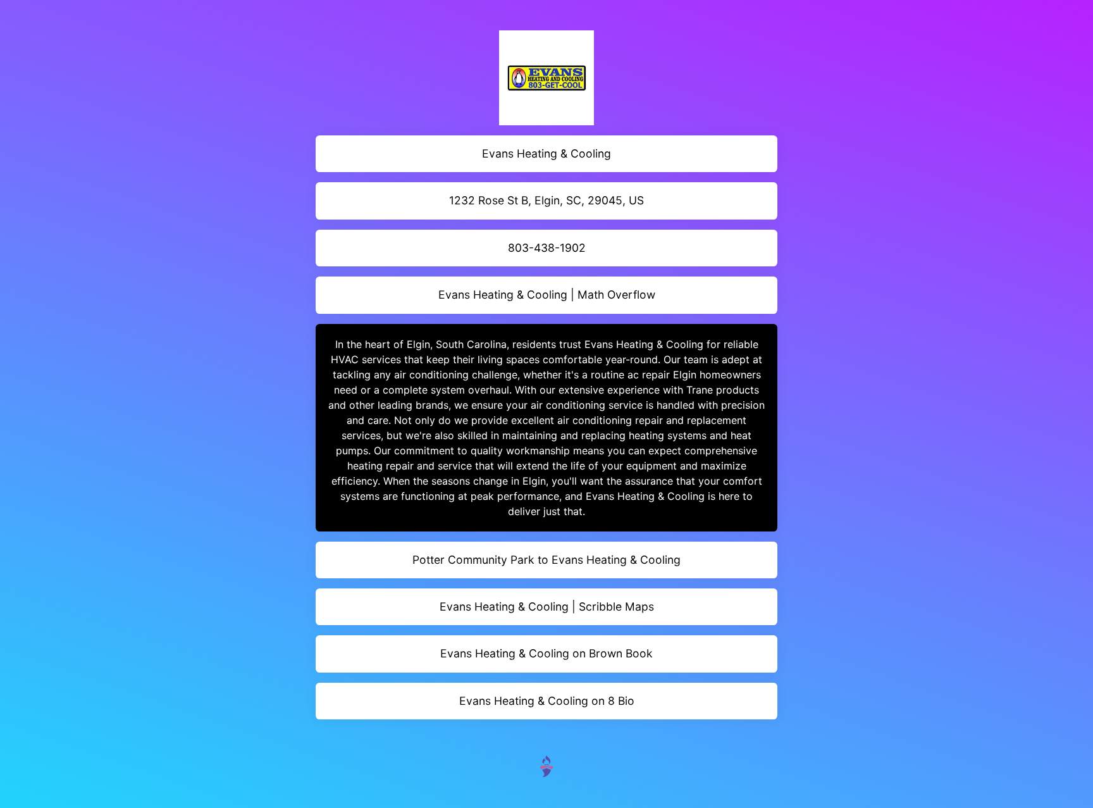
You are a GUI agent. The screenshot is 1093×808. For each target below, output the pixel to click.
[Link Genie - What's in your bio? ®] (546, 765)
